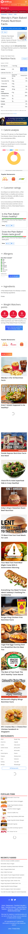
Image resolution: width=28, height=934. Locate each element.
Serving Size (4, 66)
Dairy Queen (17, 745)
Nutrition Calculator (20, 905)
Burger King (17, 739)
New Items (23, 4)
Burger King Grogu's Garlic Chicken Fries (10, 880)
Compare (24, 58)
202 (8, 243)
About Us (10, 909)
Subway (2, 761)
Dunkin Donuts (4, 747)
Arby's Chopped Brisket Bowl (8, 869)
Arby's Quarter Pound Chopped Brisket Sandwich (12, 875)
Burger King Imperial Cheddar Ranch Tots (11, 883)
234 (8, 225)
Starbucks (16, 759)
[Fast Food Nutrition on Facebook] (8, 900)
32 (13, 225)
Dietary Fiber (5, 96)
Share (4, 32)
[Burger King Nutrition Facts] (13, 179)
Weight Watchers (22, 11)
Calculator (14, 4)
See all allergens (14, 276)
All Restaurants (14, 768)
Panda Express (4, 753)
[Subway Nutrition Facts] (21, 179)
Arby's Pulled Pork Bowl (6, 872)
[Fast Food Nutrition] (6, 1)
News (2, 907)
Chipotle (16, 742)
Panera (15, 753)
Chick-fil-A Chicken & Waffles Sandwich (10, 861)
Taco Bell (16, 761)
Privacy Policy (16, 928)
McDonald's (17, 750)
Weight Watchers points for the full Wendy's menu (14, 328)
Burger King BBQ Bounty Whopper (9, 886)
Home (3, 905)
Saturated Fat (5, 81)
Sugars (3, 98)
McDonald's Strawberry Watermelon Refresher (12, 866)
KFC (2, 750)
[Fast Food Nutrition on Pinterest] (11, 900)
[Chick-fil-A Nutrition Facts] (13, 345)
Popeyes (3, 756)
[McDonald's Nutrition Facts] (5, 179)
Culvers (2, 745)
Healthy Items (15, 11)
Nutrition (3, 11)
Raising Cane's (17, 756)
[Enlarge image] (26, 40)
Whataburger (17, 764)
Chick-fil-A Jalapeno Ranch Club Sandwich (11, 889)
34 (13, 243)
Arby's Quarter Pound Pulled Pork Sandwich (11, 877)
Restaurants (4, 4)
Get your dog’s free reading (16, 123)
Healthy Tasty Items (20, 909)
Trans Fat (4, 83)
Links (9, 928)
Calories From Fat (6, 72)
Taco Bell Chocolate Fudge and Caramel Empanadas (13, 892)
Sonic (2, 759)
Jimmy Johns (17, 747)
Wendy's (15, 113)
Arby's (2, 739)
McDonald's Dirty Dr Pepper (7, 863)
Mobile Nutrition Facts (14, 911)
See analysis (24, 69)
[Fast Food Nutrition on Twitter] (14, 900)
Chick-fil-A (3, 742)
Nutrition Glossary (11, 907)
